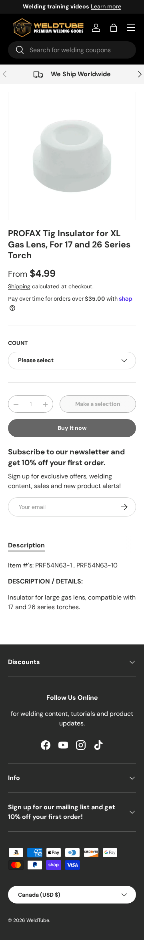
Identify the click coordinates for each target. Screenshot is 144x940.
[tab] (26, 545)
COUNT (18, 342)
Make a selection (97, 403)
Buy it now (72, 428)
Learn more (106, 6)
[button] (113, 27)
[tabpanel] (72, 586)
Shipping (19, 286)
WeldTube (37, 920)
